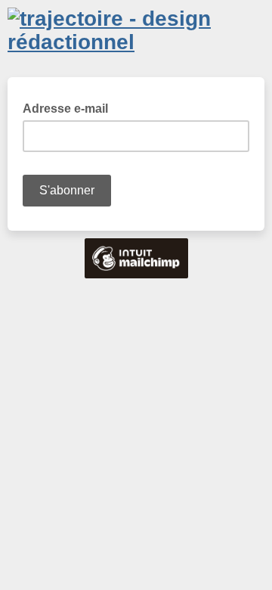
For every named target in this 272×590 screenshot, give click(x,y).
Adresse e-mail (70, 107)
